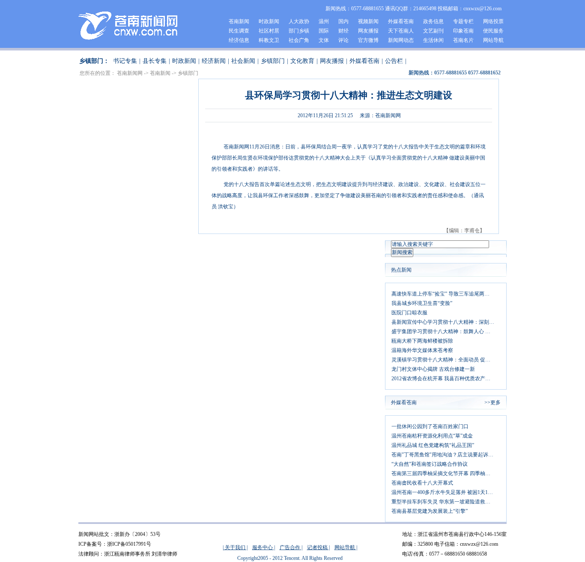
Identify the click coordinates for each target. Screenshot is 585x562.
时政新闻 (269, 21)
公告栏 (394, 61)
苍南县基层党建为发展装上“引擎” (429, 511)
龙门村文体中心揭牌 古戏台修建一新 (433, 369)
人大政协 (299, 21)
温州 (324, 21)
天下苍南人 (401, 31)
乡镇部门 (273, 61)
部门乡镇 (299, 31)
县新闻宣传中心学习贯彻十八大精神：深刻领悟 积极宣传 (445, 322)
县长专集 (155, 61)
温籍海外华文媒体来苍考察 (422, 350)
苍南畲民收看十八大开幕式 (422, 483)
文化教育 (302, 61)
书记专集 (125, 61)
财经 (343, 31)
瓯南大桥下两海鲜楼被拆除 (422, 341)
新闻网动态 (401, 40)
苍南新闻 (239, 21)
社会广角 (299, 40)
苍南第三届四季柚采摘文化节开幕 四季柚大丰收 (445, 473)
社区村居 (269, 31)
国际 (324, 31)
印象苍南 (463, 31)
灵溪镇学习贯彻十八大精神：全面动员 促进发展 (445, 360)
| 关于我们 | (235, 547)
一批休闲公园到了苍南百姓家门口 (430, 426)
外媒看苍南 (401, 21)
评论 (343, 40)
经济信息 (239, 40)
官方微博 (368, 40)
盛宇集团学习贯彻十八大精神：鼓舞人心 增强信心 (445, 331)
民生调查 (239, 31)
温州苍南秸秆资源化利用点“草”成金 (432, 436)
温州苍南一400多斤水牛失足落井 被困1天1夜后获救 (445, 492)
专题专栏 (463, 21)
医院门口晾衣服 (409, 313)
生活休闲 (433, 40)
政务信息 (433, 21)
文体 (324, 40)
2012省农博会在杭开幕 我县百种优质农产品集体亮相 (445, 379)
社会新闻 (243, 61)
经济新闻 (214, 61)
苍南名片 (463, 40)
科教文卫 (269, 40)
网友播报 (368, 31)
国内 (343, 21)
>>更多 (492, 402)
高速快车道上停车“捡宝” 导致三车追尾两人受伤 (445, 294)
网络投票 (493, 21)
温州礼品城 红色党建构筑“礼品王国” (432, 445)
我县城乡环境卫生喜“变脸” (421, 303)
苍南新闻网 (130, 73)
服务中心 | (263, 547)
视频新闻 (368, 21)
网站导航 (493, 40)
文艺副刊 (433, 31)
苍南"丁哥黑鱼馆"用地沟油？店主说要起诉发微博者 (445, 455)
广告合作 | (291, 547)
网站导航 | (345, 547)
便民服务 (493, 31)
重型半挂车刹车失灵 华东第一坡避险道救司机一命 (445, 502)
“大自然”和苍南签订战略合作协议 (429, 464)
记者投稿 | (318, 547)
